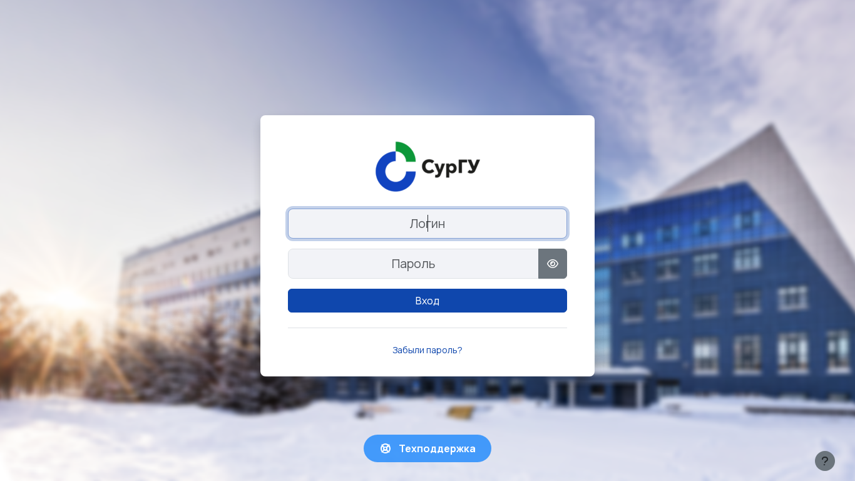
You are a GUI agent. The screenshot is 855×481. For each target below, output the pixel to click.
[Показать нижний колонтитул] (825, 461)
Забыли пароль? (427, 350)
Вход (427, 301)
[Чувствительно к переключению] (552, 264)
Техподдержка (436, 448)
